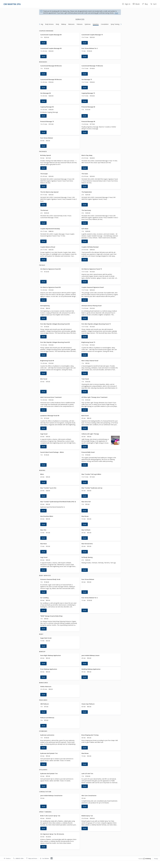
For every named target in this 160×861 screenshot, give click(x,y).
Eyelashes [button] (96, 24)
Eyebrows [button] (88, 24)
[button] (59, 39)
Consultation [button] (105, 24)
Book (137, 4)
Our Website (45, 858)
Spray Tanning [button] (115, 24)
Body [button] (57, 24)
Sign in (127, 4)
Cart (154, 4)
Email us (8, 858)
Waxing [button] (41, 24)
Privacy (156, 858)
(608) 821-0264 (19, 858)
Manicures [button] (71, 24)
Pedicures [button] (79, 24)
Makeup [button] (63, 24)
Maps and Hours (32, 858)
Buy (146, 4)
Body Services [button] (49, 24)
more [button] (116, 13)
